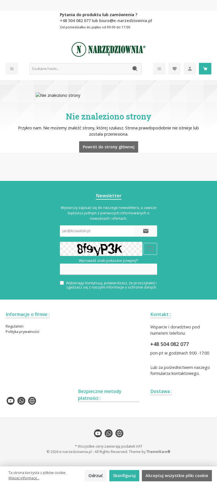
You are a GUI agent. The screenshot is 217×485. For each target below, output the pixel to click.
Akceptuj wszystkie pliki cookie (177, 475)
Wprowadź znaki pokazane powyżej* (108, 260)
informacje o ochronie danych (131, 287)
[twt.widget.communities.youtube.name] (11, 401)
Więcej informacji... (23, 478)
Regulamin (14, 326)
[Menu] (12, 68)
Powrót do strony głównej (108, 146)
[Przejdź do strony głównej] (108, 49)
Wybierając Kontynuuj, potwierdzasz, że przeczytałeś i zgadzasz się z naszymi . (111, 285)
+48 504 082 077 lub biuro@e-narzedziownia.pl (106, 20)
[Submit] (145, 231)
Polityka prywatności (22, 331)
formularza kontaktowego (174, 373)
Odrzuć (95, 475)
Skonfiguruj (124, 475)
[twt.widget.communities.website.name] (32, 401)
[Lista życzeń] (174, 68)
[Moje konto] (190, 68)
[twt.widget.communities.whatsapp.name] (21, 401)
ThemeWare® (158, 451)
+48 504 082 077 (169, 344)
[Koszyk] (205, 68)
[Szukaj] (135, 68)
